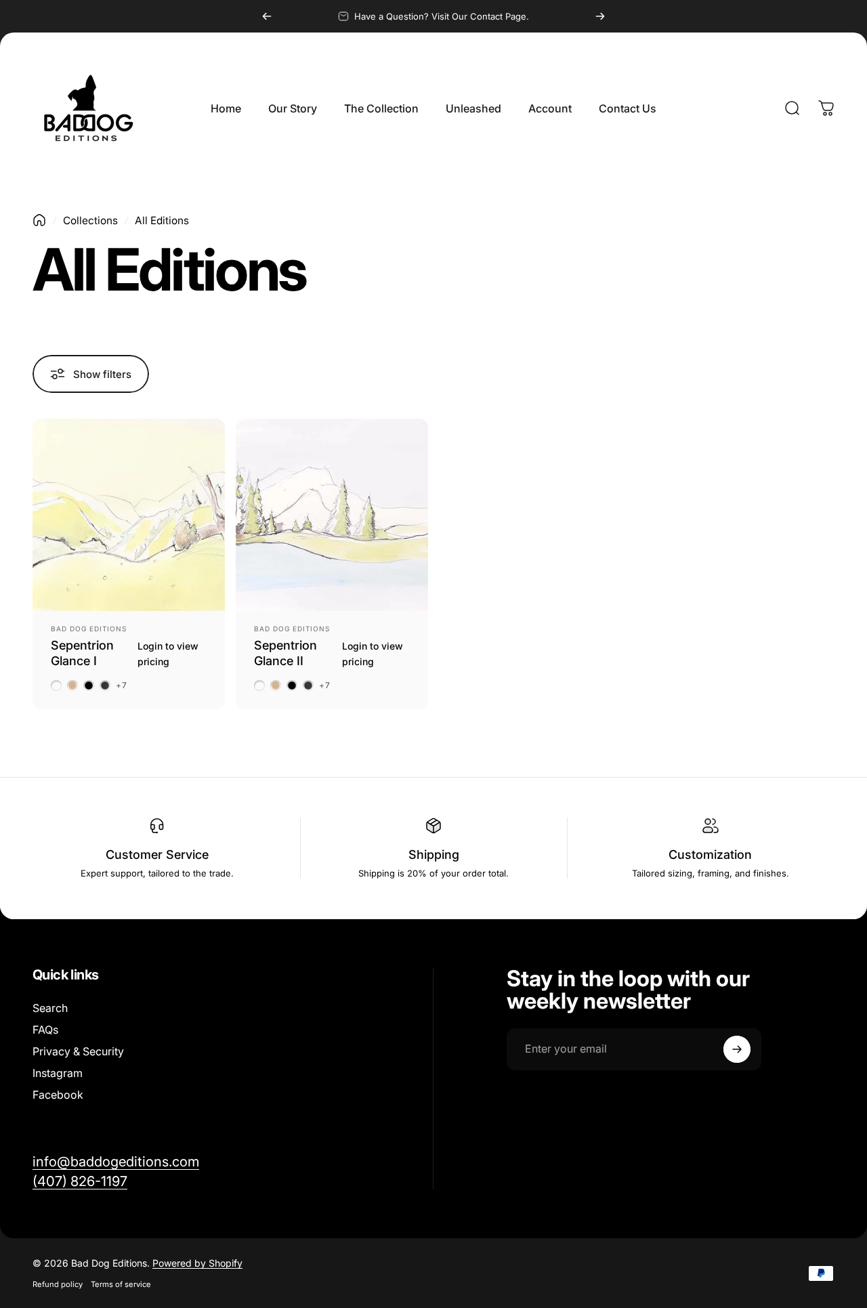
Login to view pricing (168, 653)
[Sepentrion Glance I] (129, 515)
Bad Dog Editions (89, 629)
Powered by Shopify (197, 1263)
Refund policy (58, 1284)
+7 (121, 685)
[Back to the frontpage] (39, 220)
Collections (90, 220)
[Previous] (267, 16)
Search (50, 1008)
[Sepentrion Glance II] (332, 515)
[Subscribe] (736, 1049)
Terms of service (121, 1284)
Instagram (58, 1073)
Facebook (58, 1094)
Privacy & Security (78, 1051)
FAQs (45, 1029)
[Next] (600, 16)
